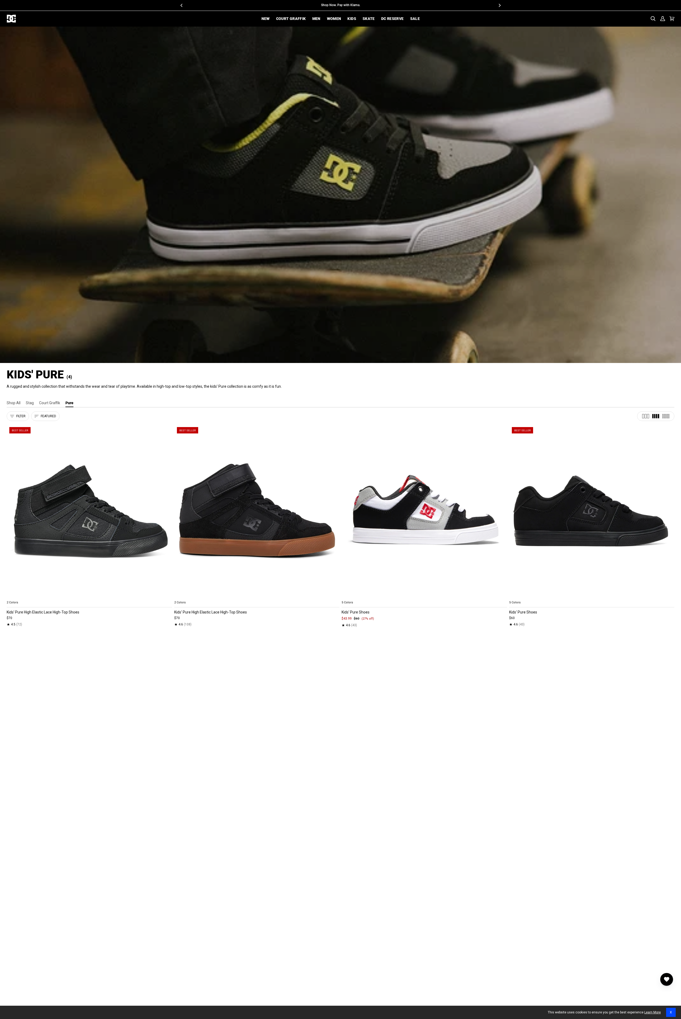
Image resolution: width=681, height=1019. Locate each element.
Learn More (652, 1012)
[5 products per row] (666, 416)
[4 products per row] (656, 416)
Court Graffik (49, 403)
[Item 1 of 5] (89, 511)
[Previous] (181, 5)
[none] (89, 596)
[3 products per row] (646, 416)
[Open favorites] (666, 979)
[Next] (499, 5)
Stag (30, 403)
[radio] (13, 596)
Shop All (13, 403)
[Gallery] (89, 511)
